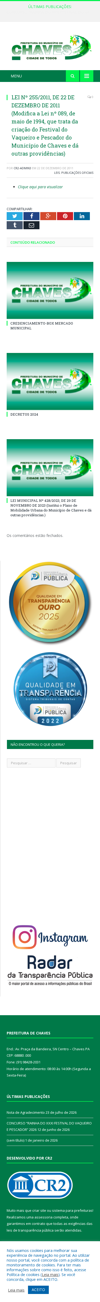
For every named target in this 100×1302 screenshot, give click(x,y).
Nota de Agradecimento (26, 1112)
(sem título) (15, 1140)
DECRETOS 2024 (24, 414)
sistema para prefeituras (72, 1210)
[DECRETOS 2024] (50, 381)
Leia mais (50, 1274)
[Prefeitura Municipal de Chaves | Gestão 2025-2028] (50, 46)
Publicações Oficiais (77, 173)
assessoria (43, 1217)
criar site (39, 1210)
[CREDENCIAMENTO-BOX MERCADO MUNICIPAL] (50, 290)
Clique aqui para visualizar (40, 186)
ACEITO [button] (38, 1289)
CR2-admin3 (22, 168)
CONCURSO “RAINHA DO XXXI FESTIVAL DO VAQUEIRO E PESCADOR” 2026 (51, 12)
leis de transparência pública (30, 1230)
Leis (57, 173)
